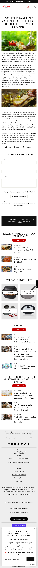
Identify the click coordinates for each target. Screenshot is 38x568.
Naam (4, 159)
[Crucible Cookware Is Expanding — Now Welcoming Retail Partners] (7, 337)
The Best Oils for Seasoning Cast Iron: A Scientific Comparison (25, 419)
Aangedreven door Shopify (19, 566)
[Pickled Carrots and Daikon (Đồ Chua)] (7, 259)
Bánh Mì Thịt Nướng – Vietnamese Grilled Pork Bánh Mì (23, 249)
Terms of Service (19, 471)
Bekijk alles (19, 240)
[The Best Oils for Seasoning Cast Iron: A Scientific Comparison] (7, 417)
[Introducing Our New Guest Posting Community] (7, 366)
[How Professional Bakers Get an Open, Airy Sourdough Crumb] (7, 405)
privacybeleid (6, 204)
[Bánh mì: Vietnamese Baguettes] (7, 269)
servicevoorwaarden (19, 204)
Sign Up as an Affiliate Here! (19, 512)
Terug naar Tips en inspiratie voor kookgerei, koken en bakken (20, 220)
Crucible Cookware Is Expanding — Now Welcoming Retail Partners (24, 339)
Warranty (19, 481)
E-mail (5, 168)
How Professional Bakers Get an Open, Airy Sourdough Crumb (23, 407)
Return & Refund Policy (19, 474)
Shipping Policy (19, 478)
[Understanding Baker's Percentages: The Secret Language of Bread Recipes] (7, 393)
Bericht (5, 176)
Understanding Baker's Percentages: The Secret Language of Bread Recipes (25, 395)
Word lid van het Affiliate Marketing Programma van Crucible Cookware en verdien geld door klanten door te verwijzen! (25, 354)
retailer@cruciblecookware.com (21, 494)
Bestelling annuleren (19, 519)
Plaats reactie (19, 196)
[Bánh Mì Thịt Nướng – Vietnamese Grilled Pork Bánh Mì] (7, 247)
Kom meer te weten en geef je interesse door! (19, 502)
